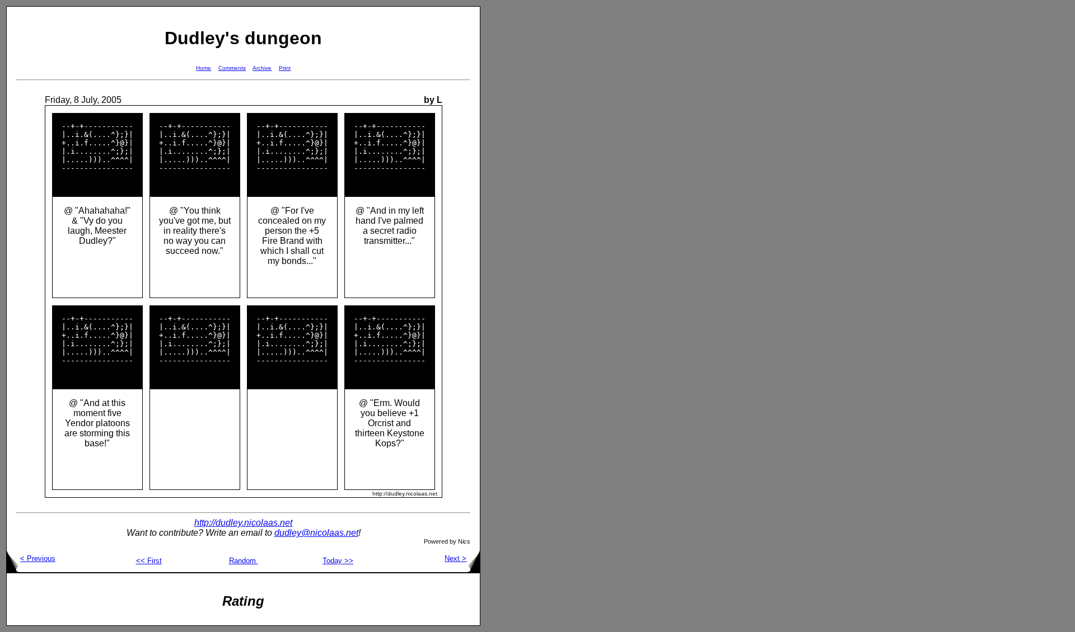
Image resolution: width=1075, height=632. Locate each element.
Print (285, 68)
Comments (232, 68)
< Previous (37, 558)
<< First (149, 560)
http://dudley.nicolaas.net (243, 522)
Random (243, 560)
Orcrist (381, 423)
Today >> (337, 560)
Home (203, 68)
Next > (455, 558)
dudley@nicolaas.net (316, 532)
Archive (262, 68)
